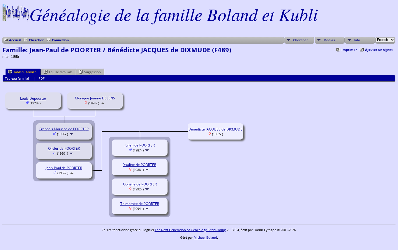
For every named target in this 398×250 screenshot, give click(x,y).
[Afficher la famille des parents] (102, 103)
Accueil (15, 40)
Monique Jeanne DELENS (95, 98)
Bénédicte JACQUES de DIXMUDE (215, 129)
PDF (41, 78)
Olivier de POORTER (64, 148)
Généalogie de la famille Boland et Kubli (173, 14)
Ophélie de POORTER (140, 184)
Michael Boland (205, 237)
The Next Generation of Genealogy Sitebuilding (190, 230)
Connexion (60, 40)
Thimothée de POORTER (139, 203)
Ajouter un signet (379, 49)
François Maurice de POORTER (64, 128)
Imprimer (349, 49)
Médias (329, 40)
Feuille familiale (61, 72)
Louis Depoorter (33, 98)
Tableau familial (25, 72)
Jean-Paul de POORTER (64, 167)
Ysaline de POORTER (139, 164)
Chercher (36, 40)
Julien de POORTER (140, 145)
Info (357, 40)
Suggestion (92, 72)
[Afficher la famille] (72, 133)
